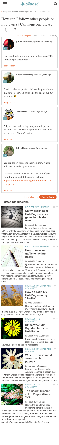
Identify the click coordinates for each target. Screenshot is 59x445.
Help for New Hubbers (37, 207)
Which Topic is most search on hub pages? (38, 358)
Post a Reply (48, 197)
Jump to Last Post (24, 35)
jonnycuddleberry (25, 41)
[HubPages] (29, 4)
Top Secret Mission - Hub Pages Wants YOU (37, 394)
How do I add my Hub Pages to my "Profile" (36, 295)
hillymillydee (22, 148)
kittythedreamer (24, 75)
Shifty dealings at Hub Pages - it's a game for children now (36, 215)
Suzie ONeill (22, 111)
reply (6, 66)
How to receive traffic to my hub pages (36, 253)
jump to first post (31, 197)
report (12, 66)
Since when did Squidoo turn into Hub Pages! (36, 328)
